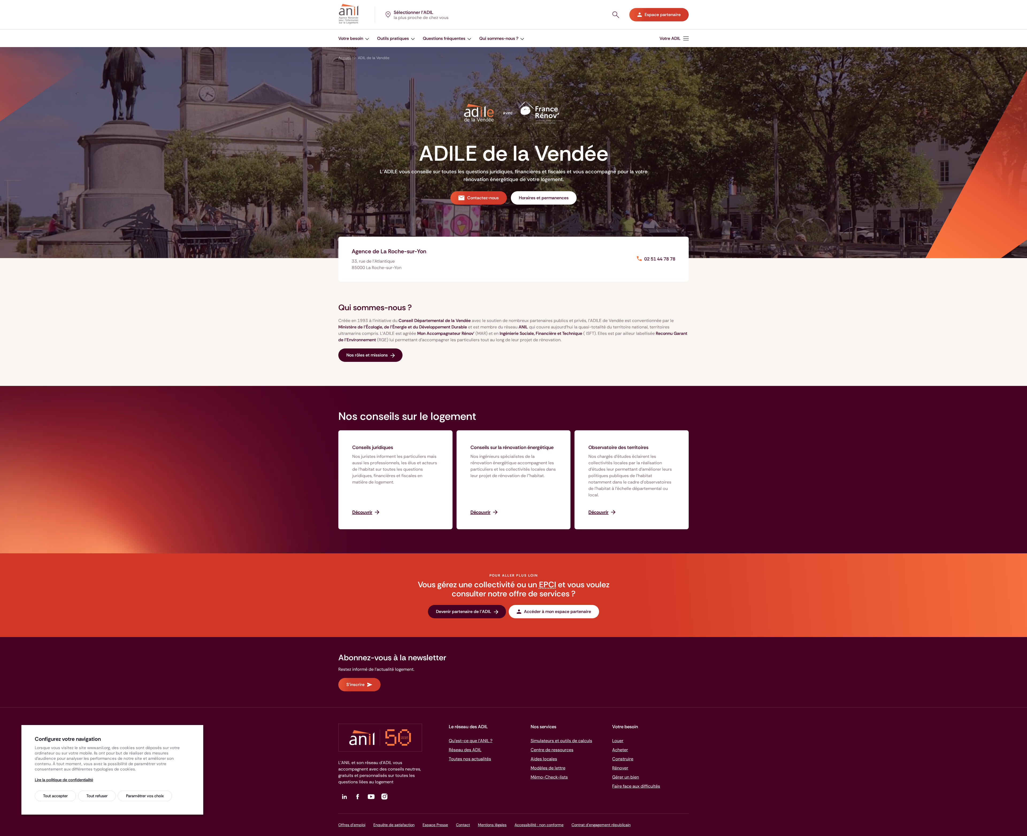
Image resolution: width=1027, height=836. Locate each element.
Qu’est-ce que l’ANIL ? (470, 740)
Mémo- (549, 777)
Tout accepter (55, 796)
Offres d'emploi (351, 824)
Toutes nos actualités (470, 759)
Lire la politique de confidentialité (64, 780)
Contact (463, 824)
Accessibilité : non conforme (539, 824)
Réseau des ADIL (465, 750)
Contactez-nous (483, 198)
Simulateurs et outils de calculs (561, 740)
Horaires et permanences (544, 198)
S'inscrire (355, 684)
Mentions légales (492, 824)
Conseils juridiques (372, 447)
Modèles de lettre (548, 768)
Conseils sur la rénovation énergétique (512, 447)
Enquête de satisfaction (394, 824)
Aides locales (544, 759)
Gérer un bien (625, 777)
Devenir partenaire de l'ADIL (463, 611)
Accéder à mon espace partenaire (557, 611)
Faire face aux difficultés (636, 786)
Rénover (620, 768)
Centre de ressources (552, 750)
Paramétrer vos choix (145, 796)
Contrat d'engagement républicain (601, 824)
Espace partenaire (663, 14)
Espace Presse (435, 824)
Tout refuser (97, 796)
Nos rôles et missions (367, 355)
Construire (622, 759)
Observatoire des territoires (618, 447)
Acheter (620, 750)
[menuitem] (353, 38)
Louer (617, 740)
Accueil (344, 57)
